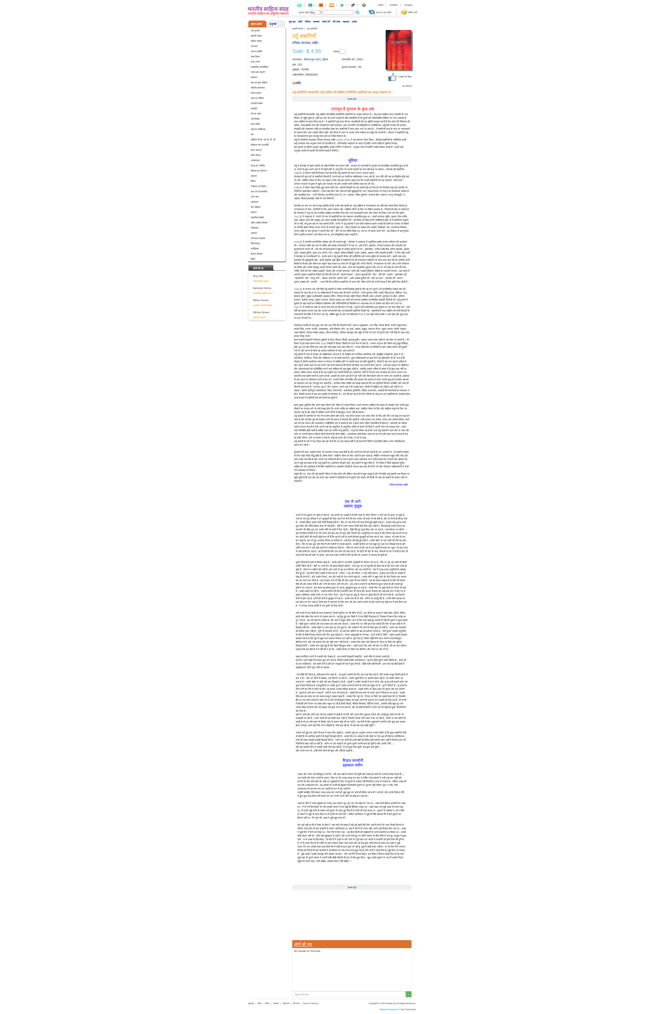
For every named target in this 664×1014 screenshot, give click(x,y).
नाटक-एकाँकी (256, 51)
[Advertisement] (352, 914)
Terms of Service (311, 1003)
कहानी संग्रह (256, 35)
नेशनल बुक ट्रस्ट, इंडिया (316, 59)
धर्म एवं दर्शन (256, 113)
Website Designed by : (390, 1009)
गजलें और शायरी (258, 72)
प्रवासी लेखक (257, 103)
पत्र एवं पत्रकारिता (259, 191)
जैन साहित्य (256, 207)
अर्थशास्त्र (255, 160)
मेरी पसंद (336, 21)
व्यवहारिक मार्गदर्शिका (259, 67)
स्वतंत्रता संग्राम (258, 238)
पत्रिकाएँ (254, 227)
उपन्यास (254, 46)
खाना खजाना (256, 150)
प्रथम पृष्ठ (352, 99)
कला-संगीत (255, 124)
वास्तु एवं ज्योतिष (258, 165)
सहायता (346, 21)
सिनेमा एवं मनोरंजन (259, 170)
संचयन (254, 212)
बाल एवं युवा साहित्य (259, 82)
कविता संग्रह (256, 41)
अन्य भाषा (255, 196)
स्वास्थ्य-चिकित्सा (258, 129)
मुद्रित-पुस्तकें (256, 23)
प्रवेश (354, 21)
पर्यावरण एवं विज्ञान (258, 186)
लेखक (380, 5)
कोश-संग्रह (255, 155)
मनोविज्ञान (255, 248)
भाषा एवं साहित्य (257, 98)
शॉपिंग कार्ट (412, 12)
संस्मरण (254, 77)
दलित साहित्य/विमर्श (259, 222)
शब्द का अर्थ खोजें (383, 12)
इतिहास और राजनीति (260, 144)
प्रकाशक (394, 5)
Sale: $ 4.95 (306, 51)
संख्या (336, 51)
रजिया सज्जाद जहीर (305, 43)
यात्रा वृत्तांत (256, 92)
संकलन (254, 176)
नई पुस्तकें (255, 30)
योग (252, 134)
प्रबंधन (254, 233)
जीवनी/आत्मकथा (258, 87)
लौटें (298, 83)
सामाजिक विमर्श (257, 217)
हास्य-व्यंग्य (255, 61)
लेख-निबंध (255, 56)
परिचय (308, 21)
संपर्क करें (326, 21)
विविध (253, 181)
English (409, 5)
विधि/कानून (255, 243)
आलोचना (254, 201)
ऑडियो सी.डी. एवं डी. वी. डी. (263, 139)
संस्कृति (254, 108)
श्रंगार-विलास (256, 253)
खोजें (300, 21)
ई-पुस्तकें (273, 23)
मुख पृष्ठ (292, 21)
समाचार (316, 21)
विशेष (253, 259)
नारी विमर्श (255, 118)
